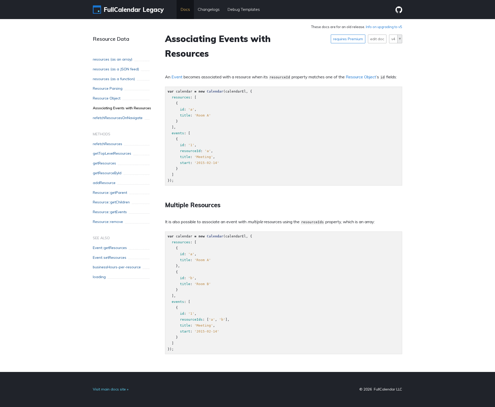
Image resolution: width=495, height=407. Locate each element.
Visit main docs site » (110, 389)
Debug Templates (243, 9)
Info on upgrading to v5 (384, 27)
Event (177, 76)
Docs (185, 9)
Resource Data (111, 39)
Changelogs (209, 9)
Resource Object (361, 76)
